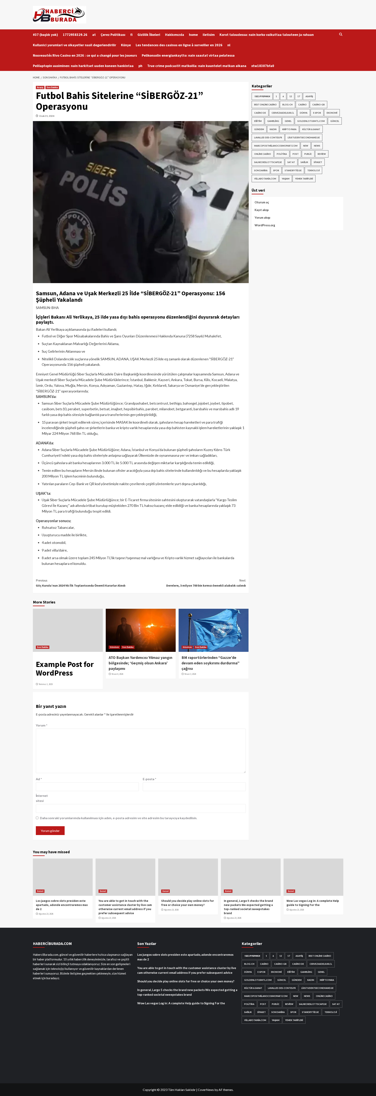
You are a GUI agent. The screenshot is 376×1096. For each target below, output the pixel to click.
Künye (126, 45)
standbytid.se (293, 170)
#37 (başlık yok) (45, 34)
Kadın (273, 129)
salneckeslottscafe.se (268, 162)
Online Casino (262, 154)
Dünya (303, 112)
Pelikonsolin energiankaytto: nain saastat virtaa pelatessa (188, 55)
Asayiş (40, 87)
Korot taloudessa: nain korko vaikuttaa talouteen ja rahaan (267, 34)
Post (296, 154)
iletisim (209, 34)
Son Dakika (52, 87)
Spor (276, 170)
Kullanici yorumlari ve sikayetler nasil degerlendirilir (74, 45)
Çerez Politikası (113, 34)
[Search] (340, 34)
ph (140, 65)
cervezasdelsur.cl (283, 112)
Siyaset (318, 162)
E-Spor (317, 112)
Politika (282, 154)
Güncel (334, 121)
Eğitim (258, 121)
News (317, 145)
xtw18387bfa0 (262, 65)
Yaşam (285, 178)
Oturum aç (262, 202)
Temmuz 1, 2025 (46, 684)
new (305, 145)
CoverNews (206, 1089)
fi (131, 34)
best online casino (265, 104)
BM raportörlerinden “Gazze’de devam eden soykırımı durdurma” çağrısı (211, 663)
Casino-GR (318, 104)
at (94, 34)
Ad (39, 779)
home (193, 34)
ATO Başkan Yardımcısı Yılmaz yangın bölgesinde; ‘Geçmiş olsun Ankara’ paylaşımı (140, 663)
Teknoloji (313, 170)
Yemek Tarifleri (304, 178)
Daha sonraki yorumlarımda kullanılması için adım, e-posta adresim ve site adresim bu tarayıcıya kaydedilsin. (118, 818)
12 (290, 96)
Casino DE (260, 112)
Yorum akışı (262, 217)
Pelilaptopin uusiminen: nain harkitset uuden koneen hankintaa (83, 65)
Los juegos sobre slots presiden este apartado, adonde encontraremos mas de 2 (62, 905)
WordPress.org (265, 225)
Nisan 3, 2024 (190, 674)
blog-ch (287, 104)
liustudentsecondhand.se (304, 137)
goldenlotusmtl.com (311, 121)
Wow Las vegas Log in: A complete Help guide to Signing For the (181, 1003)
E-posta (149, 779)
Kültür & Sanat (311, 129)
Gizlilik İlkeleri (148, 34)
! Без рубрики (262, 96)
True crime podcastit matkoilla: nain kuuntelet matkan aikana (196, 65)
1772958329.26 (75, 34)
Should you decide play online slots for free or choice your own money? (185, 981)
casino (302, 104)
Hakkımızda (174, 34)
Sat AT (291, 162)
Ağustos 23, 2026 (46, 913)
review (322, 154)
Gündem (114, 647)
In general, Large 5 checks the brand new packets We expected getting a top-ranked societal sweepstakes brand (187, 992)
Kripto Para (289, 129)
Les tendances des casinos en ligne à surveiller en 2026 (179, 45)
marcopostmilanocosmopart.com (275, 145)
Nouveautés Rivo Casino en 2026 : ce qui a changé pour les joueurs (85, 55)
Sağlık (304, 162)
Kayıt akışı (262, 210)
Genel (288, 121)
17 (298, 96)
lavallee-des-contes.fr (268, 137)
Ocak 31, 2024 (46, 115)
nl (228, 45)
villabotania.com (265, 178)
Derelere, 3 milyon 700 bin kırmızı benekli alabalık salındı (206, 582)
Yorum (41, 725)
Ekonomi (332, 112)
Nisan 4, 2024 (117, 674)
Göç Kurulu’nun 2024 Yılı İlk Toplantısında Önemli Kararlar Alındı (80, 582)
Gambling (273, 121)
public (308, 154)
